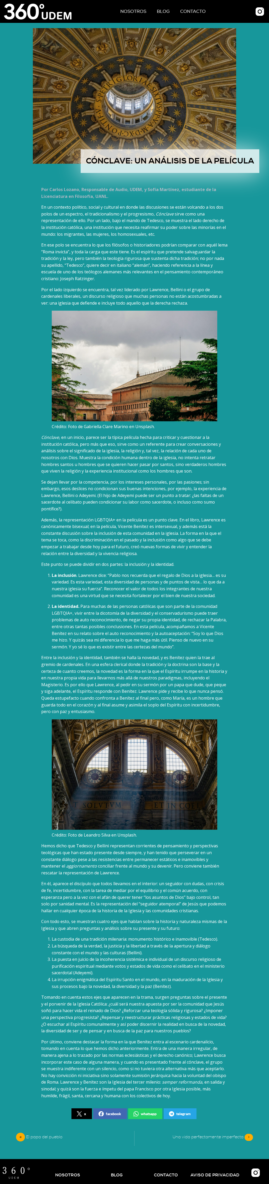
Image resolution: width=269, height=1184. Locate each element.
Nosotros (133, 11)
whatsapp (149, 1113)
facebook (113, 1113)
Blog (163, 11)
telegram (183, 1113)
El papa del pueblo (44, 1137)
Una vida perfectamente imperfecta (211, 1137)
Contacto (193, 11)
